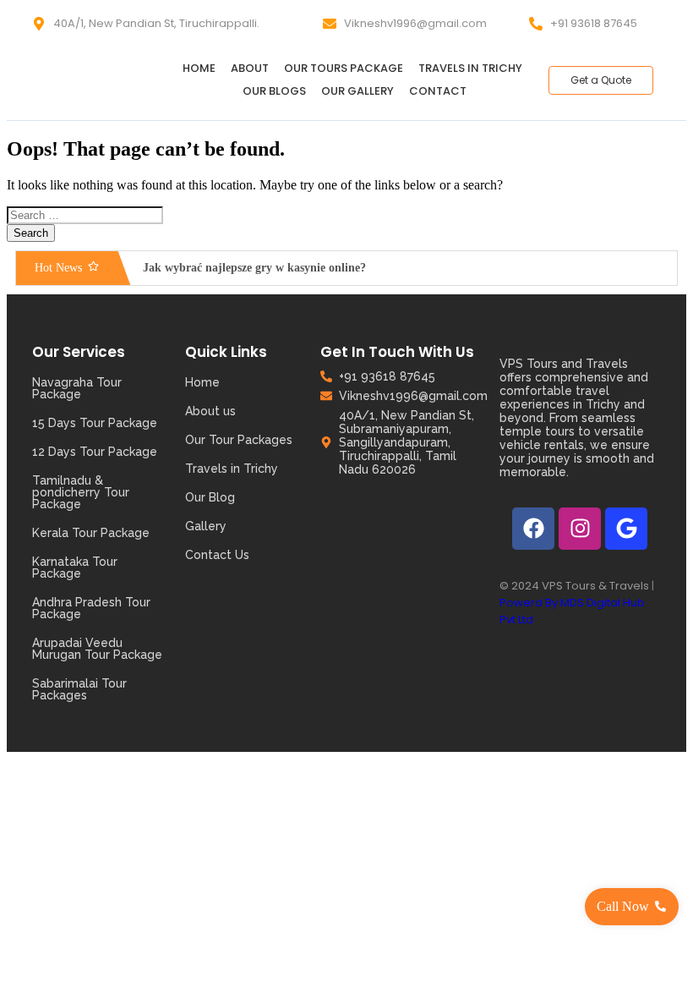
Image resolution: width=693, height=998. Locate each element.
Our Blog (210, 497)
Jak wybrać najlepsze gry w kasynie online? (254, 267)
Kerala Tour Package (91, 533)
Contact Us (217, 555)
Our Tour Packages (238, 440)
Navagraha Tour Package (77, 388)
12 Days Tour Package (94, 451)
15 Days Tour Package (94, 423)
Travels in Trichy (470, 68)
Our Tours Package (343, 68)
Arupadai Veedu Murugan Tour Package (97, 648)
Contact (438, 91)
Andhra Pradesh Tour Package (91, 608)
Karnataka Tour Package (74, 567)
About (250, 68)
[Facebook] (533, 528)
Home (199, 68)
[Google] (626, 528)
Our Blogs (274, 91)
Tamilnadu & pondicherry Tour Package (80, 492)
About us (210, 411)
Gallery (205, 526)
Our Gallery (357, 91)
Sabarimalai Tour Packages (79, 689)
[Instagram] (580, 528)
